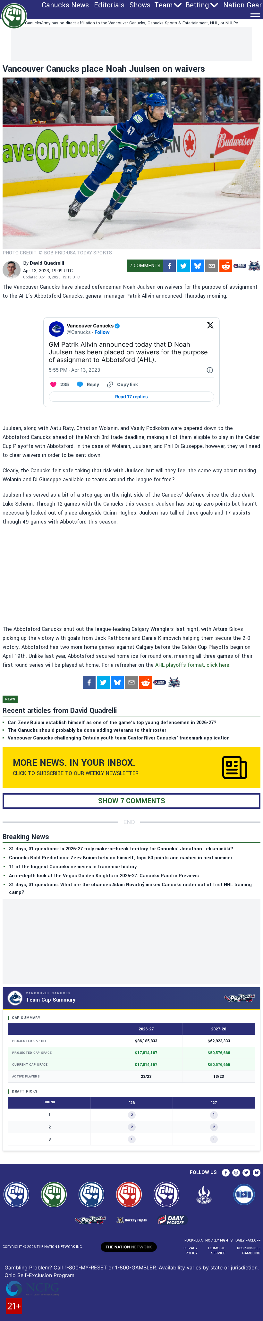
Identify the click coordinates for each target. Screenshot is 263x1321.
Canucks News (65, 5)
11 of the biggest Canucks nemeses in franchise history (73, 866)
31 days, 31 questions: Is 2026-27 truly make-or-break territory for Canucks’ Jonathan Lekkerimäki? (121, 849)
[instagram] (236, 1173)
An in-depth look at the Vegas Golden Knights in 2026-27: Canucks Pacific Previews (104, 875)
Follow (102, 332)
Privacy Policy (190, 1251)
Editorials (109, 5)
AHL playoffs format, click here (192, 665)
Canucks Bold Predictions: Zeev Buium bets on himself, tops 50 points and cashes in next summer (120, 858)
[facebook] (169, 266)
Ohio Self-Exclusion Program (39, 1275)
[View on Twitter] (210, 329)
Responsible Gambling (248, 1251)
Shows (140, 5)
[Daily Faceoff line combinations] (239, 266)
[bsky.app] (197, 266)
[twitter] (183, 266)
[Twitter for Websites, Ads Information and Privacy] (210, 370)
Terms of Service (216, 1251)
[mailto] (211, 266)
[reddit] (225, 266)
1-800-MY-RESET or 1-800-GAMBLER (110, 1267)
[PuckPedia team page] (254, 266)
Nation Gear (242, 5)
